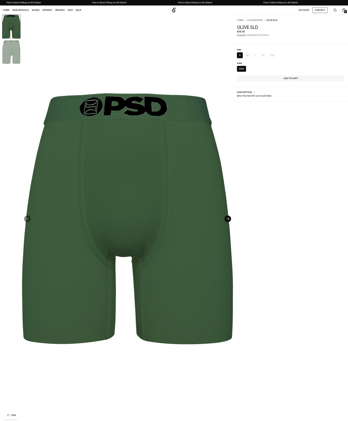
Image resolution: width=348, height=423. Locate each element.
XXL (274, 56)
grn (241, 69)
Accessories (255, 20)
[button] (335, 10)
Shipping (241, 35)
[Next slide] (228, 219)
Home (240, 20)
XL (264, 56)
